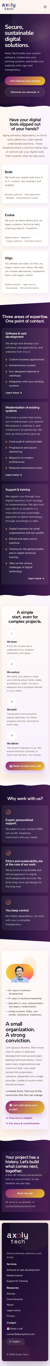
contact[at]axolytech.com (21, 1334)
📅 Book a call (14, 1328)
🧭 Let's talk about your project (23, 1107)
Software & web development (23, 1269)
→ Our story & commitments (22, 1123)
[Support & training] (25, 534)
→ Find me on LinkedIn (20, 1118)
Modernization (15, 1275)
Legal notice (13, 1310)
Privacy (11, 1315)
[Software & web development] (25, 363)
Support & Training (17, 1280)
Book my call (25, 1193)
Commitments (15, 1299)
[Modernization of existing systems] (25, 441)
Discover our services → (25, 92)
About (10, 1304)
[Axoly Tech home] (18, 1238)
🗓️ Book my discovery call (25, 766)
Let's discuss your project (25, 80)
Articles (11, 1293)
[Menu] (45, 7)
